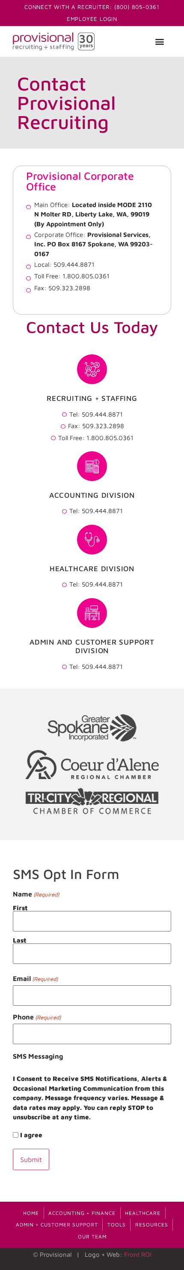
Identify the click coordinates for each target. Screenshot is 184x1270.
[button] (159, 41)
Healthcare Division (92, 568)
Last (20, 940)
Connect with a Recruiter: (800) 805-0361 (92, 6)
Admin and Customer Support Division (92, 646)
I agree (31, 1135)
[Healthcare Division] (92, 540)
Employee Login (92, 18)
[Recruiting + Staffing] (92, 369)
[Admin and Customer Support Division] (92, 613)
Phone (37, 1016)
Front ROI (137, 1254)
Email (35, 978)
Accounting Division (92, 495)
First (20, 907)
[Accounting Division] (92, 466)
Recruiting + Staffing (92, 398)
